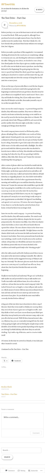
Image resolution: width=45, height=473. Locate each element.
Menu (40, 10)
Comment (36, 433)
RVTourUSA (8, 4)
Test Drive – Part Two (9, 395)
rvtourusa (21, 26)
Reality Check (6, 388)
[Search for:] (21, 450)
